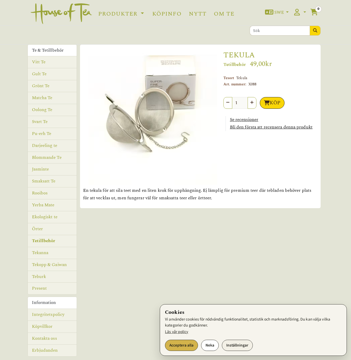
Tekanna (40, 252)
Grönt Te (41, 86)
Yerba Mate (43, 205)
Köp (275, 103)
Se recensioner (244, 119)
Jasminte (40, 169)
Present (39, 288)
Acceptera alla (181, 345)
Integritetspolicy (48, 314)
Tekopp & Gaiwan (49, 264)
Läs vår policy (176, 332)
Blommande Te (47, 157)
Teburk (39, 276)
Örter (37, 229)
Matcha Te (42, 97)
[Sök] (315, 31)
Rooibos (40, 193)
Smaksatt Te (44, 181)
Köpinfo (167, 13)
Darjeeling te (44, 145)
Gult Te (39, 74)
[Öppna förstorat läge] (150, 118)
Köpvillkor (42, 326)
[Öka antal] (252, 103)
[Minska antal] (227, 103)
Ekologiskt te (44, 217)
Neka (210, 345)
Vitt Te (39, 62)
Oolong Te (42, 109)
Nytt (198, 13)
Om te (224, 13)
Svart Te (40, 121)
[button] (277, 12)
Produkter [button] (118, 13)
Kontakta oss (44, 338)
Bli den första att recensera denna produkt (271, 127)
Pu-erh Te (41, 133)
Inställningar (237, 345)
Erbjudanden (45, 350)
